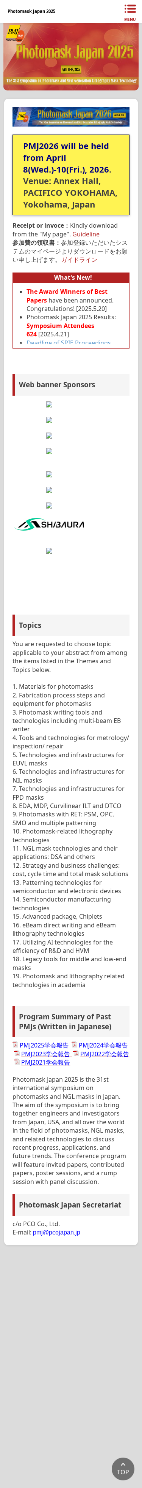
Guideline (86, 234)
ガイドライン (79, 259)
